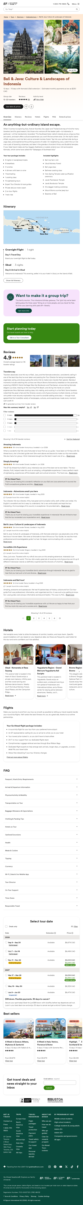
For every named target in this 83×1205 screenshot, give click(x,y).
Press (5, 1124)
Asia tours (20, 17)
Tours (12, 17)
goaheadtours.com (36, 1167)
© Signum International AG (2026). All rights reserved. (22, 1200)
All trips (19, 1152)
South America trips (19, 1133)
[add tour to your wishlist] (26, 106)
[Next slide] (79, 671)
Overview (7, 117)
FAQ (54, 117)
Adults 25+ (58, 1129)
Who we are (46, 1121)
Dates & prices (65, 117)
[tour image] (4, 21)
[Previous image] (27, 1036)
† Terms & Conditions (10, 1196)
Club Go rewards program (45, 1139)
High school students (62, 1122)
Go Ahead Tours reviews (45, 1148)
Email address (51, 1079)
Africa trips (20, 1139)
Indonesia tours (31, 17)
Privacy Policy (24, 1196)
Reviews (28, 117)
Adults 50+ (58, 1132)
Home (6, 17)
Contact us (7, 1121)
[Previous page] (23, 618)
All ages (57, 1139)
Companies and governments (65, 1136)
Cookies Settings (43, 1196)
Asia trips (19, 1143)
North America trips (19, 1125)
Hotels (37, 117)
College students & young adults (67, 1125)
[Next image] (32, 1036)
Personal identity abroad (32, 1154)
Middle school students (63, 1118)
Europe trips (21, 1118)
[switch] (31, 1021)
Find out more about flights (17, 757)
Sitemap (33, 1196)
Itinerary (18, 117)
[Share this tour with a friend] (31, 106)
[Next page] (59, 618)
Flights (46, 117)
